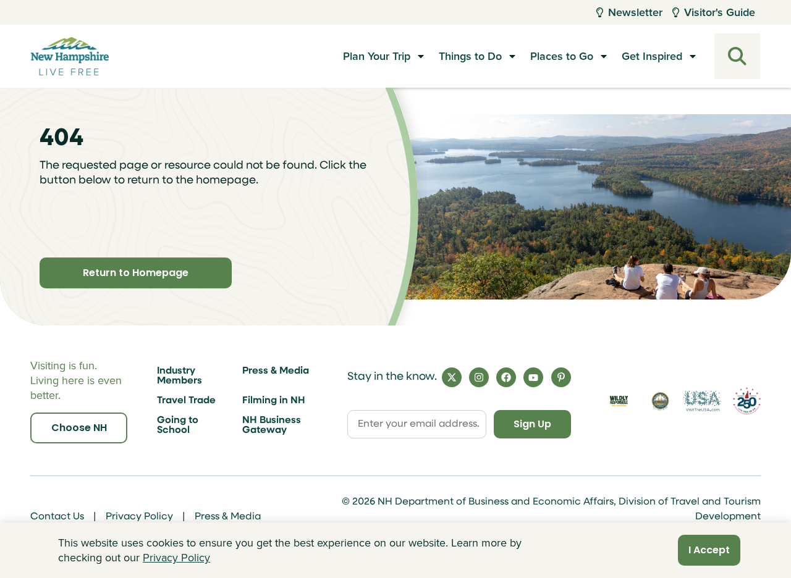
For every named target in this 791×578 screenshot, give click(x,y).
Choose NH (79, 428)
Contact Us (57, 517)
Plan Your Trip (376, 56)
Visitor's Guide (719, 12)
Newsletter (635, 12)
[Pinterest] (561, 377)
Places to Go (561, 56)
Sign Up (532, 424)
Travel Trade (186, 401)
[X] (452, 377)
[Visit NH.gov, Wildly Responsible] (619, 401)
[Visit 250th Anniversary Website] (747, 400)
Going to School (177, 425)
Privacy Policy (139, 517)
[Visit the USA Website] (701, 401)
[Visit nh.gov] (660, 401)
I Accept (709, 550)
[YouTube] (533, 377)
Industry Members (179, 376)
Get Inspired (652, 56)
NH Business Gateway (271, 425)
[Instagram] (479, 377)
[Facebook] (506, 377)
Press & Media (275, 371)
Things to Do (470, 56)
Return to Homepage (135, 273)
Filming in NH (273, 401)
